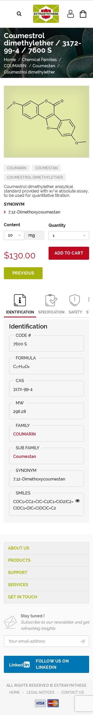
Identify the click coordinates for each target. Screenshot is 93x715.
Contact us (72, 692)
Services (18, 584)
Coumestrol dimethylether (35, 177)
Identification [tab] (20, 312)
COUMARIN (16, 168)
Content (12, 224)
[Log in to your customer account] (70, 13)
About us (18, 548)
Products (19, 560)
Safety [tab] (75, 312)
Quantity (57, 225)
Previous (23, 273)
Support (17, 572)
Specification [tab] (51, 312)
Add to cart (69, 253)
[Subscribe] (82, 641)
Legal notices (41, 692)
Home (14, 692)
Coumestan (46, 168)
